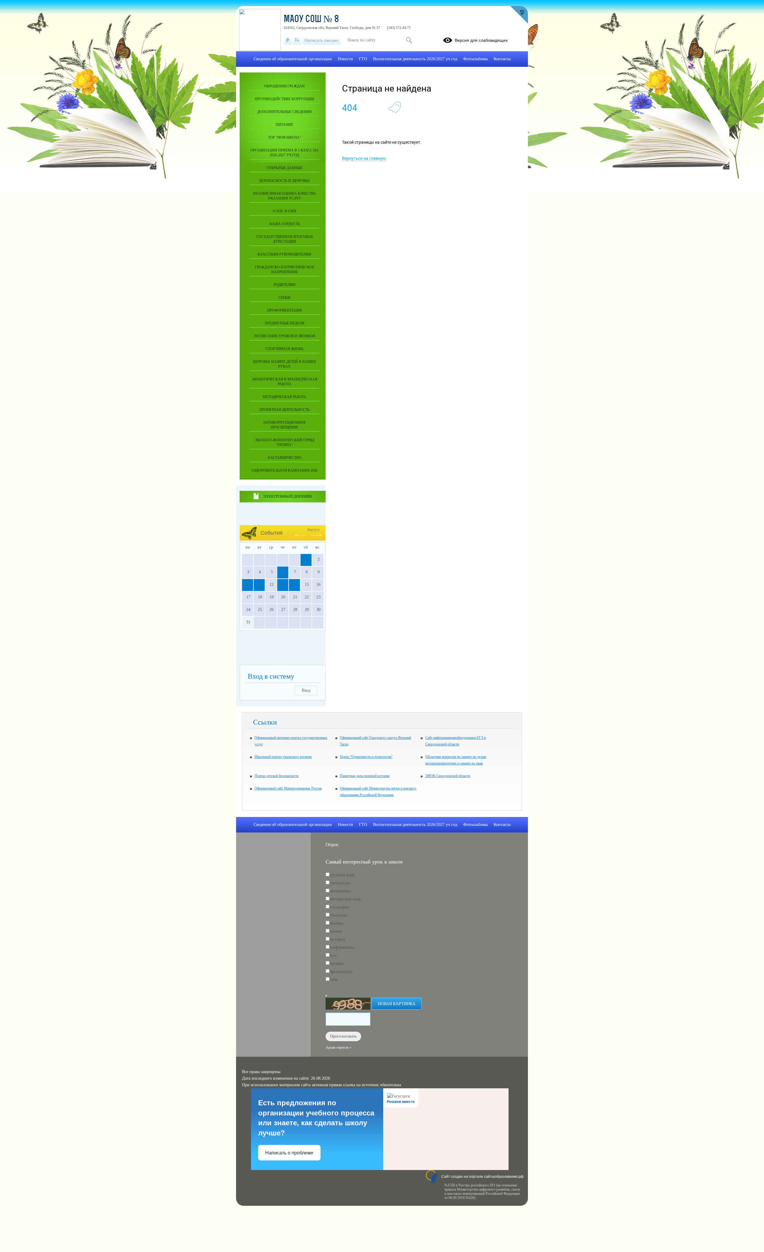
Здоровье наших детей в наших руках (284, 364)
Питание (284, 125)
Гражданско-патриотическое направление (284, 269)
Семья (284, 297)
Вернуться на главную (364, 158)
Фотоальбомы (475, 59)
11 (259, 584)
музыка (337, 963)
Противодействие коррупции (284, 99)
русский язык (342, 875)
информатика (342, 947)
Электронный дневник (287, 496)
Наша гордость (284, 224)
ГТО (363, 59)
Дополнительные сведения (284, 112)
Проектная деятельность (284, 410)
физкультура (341, 971)
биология (338, 915)
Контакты (502, 59)
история (337, 939)
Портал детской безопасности (276, 776)
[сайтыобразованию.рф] (519, 15)
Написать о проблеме (289, 1152)
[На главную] (288, 40)
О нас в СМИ (284, 211)
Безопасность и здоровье (284, 181)
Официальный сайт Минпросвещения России (288, 788)
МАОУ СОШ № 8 (311, 19)
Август (313, 529)
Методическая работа (284, 397)
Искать (409, 40)
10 (247, 584)
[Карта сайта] (297, 40)
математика (340, 891)
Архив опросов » (338, 1047)
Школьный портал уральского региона (283, 757)
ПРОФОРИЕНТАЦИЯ (284, 310)
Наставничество (284, 458)
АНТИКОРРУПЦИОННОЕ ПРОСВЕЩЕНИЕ (284, 424)
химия (336, 931)
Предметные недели (284, 323)
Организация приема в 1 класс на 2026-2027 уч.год (284, 152)
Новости (345, 59)
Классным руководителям (284, 254)
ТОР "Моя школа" (284, 137)
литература (340, 883)
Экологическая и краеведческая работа (284, 381)
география (339, 907)
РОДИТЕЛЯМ (284, 285)
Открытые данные (284, 168)
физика (337, 923)
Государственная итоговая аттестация (284, 239)
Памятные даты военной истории (364, 776)
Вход (306, 690)
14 (294, 584)
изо (333, 955)
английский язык (345, 899)
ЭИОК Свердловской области (447, 776)
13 (282, 584)
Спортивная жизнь (284, 349)
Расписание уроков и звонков (284, 336)
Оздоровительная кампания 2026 (285, 470)
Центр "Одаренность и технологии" (366, 757)
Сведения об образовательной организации (293, 59)
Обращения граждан (284, 86)
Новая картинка (396, 1004)
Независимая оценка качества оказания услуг (284, 195)
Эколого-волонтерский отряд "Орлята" (284, 442)
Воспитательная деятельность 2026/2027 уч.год (415, 59)
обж (334, 979)
